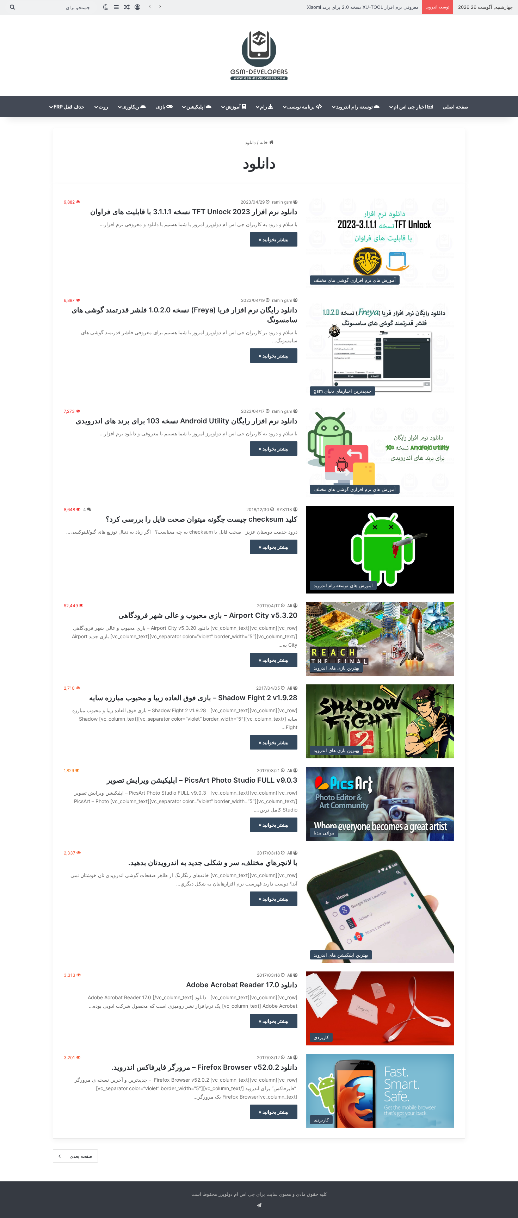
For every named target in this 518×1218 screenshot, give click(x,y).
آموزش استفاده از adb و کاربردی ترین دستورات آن (368, 7)
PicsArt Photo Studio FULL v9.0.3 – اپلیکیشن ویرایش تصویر (202, 780)
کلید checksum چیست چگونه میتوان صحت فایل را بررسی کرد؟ (201, 519)
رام (264, 107)
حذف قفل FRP (69, 107)
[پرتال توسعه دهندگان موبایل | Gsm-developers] (259, 55)
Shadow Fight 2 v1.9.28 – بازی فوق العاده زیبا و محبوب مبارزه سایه (193, 698)
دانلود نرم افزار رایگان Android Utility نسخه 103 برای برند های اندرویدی (186, 421)
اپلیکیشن (196, 107)
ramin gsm (282, 202)
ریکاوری (131, 107)
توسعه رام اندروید (355, 107)
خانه (264, 142)
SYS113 (284, 509)
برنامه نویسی (301, 107)
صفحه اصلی (455, 107)
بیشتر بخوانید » (274, 239)
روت (103, 107)
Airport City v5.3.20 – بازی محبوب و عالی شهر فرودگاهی (207, 615)
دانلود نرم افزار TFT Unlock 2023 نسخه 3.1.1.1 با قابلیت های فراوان (193, 211)
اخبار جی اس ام (410, 107)
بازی (161, 107)
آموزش (234, 107)
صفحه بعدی (81, 1156)
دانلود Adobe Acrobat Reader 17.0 (241, 985)
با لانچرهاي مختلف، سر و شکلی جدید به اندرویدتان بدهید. (212, 862)
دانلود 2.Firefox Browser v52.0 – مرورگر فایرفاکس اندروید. (204, 1067)
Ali (289, 605)
